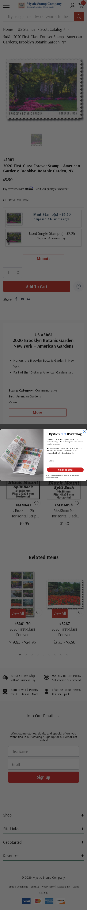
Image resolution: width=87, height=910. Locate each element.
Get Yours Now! (65, 469)
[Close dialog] (84, 431)
